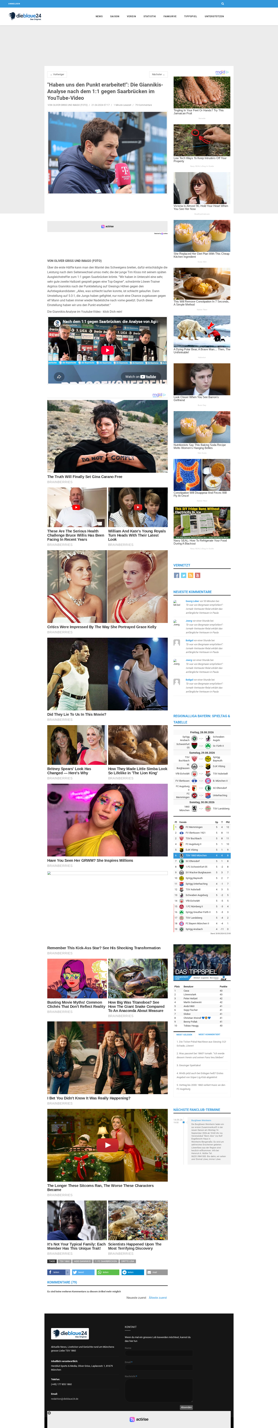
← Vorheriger (57, 74)
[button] (58, 1272)
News (99, 16)
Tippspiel (190, 16)
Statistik (150, 16)
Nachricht (131, 1376)
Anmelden (14, 4)
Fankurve (170, 16)
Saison (114, 16)
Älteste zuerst (158, 1298)
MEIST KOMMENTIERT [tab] (209, 1034)
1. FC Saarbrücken (106, 1261)
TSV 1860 (65, 1261)
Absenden (186, 1407)
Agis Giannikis (82, 1261)
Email (128, 1362)
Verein (131, 16)
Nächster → (158, 74)
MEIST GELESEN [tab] (184, 1034)
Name (128, 1348)
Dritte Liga (127, 1261)
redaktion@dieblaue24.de (64, 1398)
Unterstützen (214, 16)
